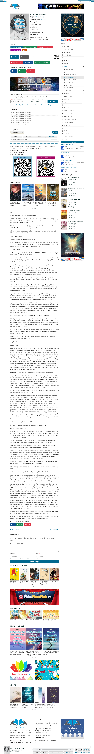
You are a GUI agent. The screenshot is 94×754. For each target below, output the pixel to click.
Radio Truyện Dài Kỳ (71, 80)
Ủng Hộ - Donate (68, 139)
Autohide (40, 136)
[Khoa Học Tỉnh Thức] (34, 91)
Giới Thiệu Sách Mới (69, 60)
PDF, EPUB (43, 19)
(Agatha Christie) (75, 221)
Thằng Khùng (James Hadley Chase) (13, 582)
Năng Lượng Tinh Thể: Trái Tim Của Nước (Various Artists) (40, 705)
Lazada (23, 71)
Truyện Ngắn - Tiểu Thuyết (45, 47)
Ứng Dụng (66, 133)
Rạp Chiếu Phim (68, 96)
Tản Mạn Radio (70, 82)
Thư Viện (66, 102)
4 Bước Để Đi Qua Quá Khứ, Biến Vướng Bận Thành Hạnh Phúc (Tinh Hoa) (17, 652)
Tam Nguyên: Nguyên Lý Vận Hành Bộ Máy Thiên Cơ (17, 620)
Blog (65, 105)
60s (37, 752)
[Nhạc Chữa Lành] (22, 680)
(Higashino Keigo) (76, 177)
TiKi (15, 71)
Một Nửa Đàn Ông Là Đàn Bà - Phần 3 (21, 116)
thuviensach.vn (18, 741)
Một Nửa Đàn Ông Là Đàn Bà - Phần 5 (21, 120)
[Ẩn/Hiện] (91, 747)
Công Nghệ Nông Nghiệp (70, 119)
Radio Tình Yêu (70, 72)
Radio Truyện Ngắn (27, 11)
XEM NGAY (52, 101)
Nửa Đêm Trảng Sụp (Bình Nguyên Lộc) (44, 582)
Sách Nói (66, 93)
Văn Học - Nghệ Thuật (30, 47)
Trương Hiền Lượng (40, 17)
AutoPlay (17, 136)
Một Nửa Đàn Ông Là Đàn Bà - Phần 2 (21, 114)
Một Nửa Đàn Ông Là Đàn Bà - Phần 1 (21, 112)
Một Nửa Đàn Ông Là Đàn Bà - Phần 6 (21, 122)
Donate (52, 136)
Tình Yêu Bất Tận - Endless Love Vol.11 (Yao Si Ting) (53, 705)
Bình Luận (29, 63)
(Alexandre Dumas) (74, 200)
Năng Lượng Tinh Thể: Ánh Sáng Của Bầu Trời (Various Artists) (15, 705)
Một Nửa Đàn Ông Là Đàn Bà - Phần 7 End (22, 125)
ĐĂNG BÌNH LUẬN (34, 561)
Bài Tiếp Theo (53, 529)
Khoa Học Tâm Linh (69, 110)
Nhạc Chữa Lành (17, 63)
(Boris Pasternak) (76, 188)
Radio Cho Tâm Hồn (71, 74)
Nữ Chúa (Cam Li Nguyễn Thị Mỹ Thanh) (24, 582)
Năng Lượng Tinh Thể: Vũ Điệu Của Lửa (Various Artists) (27, 705)
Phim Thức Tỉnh (68, 116)
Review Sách (67, 52)
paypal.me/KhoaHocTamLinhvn (47, 740)
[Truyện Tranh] (47, 680)
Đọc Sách (15, 57)
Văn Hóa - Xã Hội (15, 50)
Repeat (29, 136)
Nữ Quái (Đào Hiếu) (34, 580)
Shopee (32, 71)
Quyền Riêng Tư (68, 136)
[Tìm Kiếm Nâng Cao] (81, 752)
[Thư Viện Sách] (15, 7)
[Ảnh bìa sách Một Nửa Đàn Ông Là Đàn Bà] (19, 40)
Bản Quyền (67, 131)
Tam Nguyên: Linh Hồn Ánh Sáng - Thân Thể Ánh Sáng (34, 620)
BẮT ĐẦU (55, 132)
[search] (90, 1)
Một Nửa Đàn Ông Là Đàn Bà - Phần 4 (21, 118)
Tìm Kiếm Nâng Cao (69, 49)
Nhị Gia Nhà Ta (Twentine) (53, 581)
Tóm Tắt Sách (67, 55)
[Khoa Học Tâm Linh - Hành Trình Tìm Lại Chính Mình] (72, 256)
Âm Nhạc (66, 99)
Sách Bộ (66, 63)
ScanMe (33, 57)
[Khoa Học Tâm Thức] (61, 9)
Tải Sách (25, 57)
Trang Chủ (11, 11)
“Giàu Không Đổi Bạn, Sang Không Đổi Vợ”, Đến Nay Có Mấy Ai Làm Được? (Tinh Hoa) (34, 652)
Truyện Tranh (67, 90)
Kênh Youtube (67, 128)
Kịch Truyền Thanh (71, 85)
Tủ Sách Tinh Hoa (68, 58)
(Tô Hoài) (74, 210)
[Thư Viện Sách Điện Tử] (72, 738)
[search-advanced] (81, 752)
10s (45, 752)
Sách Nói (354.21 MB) (42, 63)
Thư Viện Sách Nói (69, 122)
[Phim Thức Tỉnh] (34, 605)
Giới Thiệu (66, 46)
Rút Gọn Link (67, 125)
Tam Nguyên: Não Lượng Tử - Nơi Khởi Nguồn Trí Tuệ (50, 620)
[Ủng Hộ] (72, 41)
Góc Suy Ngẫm (70, 69)
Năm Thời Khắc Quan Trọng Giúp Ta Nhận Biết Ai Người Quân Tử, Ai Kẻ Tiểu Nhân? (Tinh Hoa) (51, 652)
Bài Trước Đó (15, 529)
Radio (18, 11)
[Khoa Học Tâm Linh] (72, 37)
